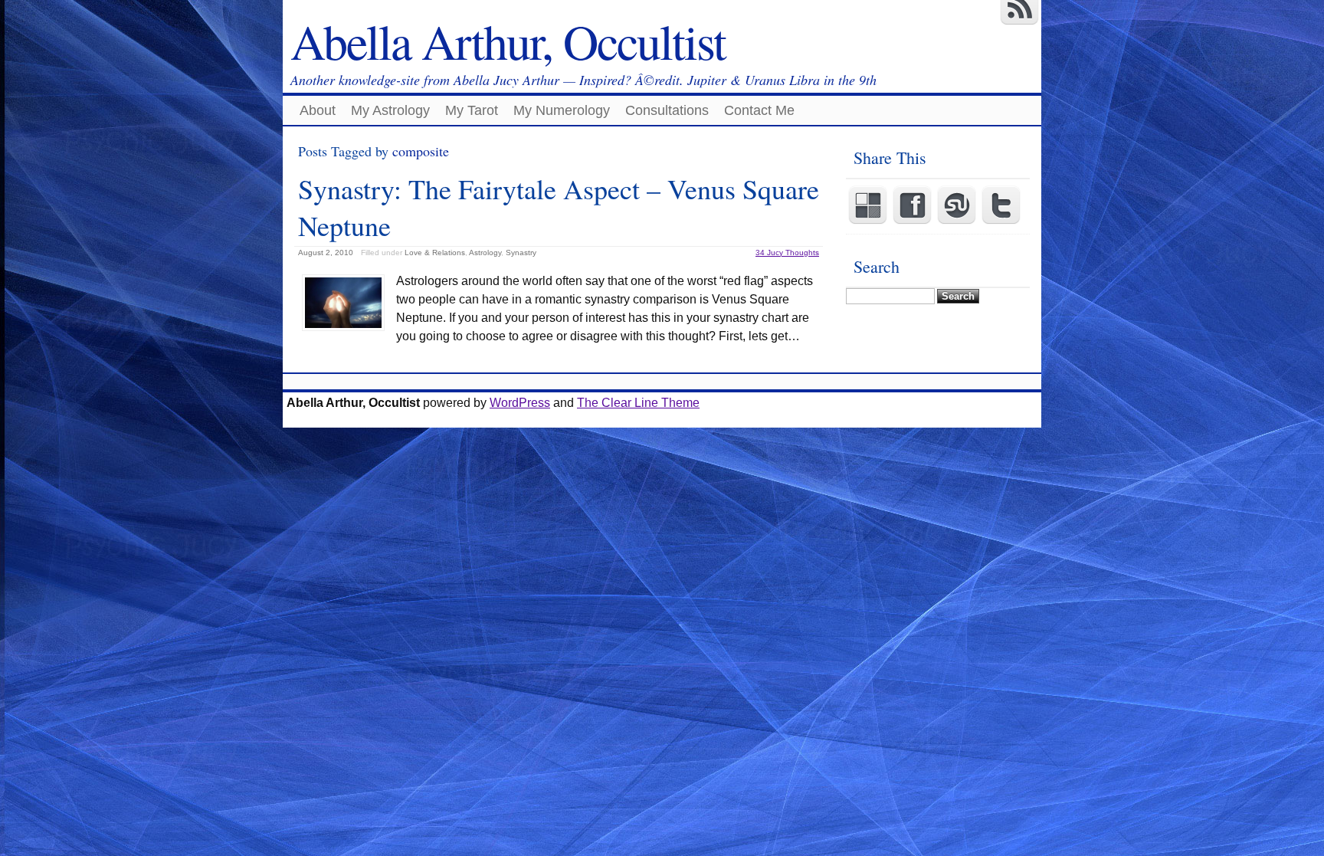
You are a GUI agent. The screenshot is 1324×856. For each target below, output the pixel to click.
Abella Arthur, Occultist (508, 41)
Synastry (521, 252)
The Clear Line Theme (638, 402)
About (318, 110)
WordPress (520, 402)
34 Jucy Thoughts (787, 252)
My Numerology (561, 110)
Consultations (667, 110)
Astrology (485, 252)
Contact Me (759, 110)
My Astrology (390, 110)
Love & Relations (435, 252)
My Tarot (471, 110)
